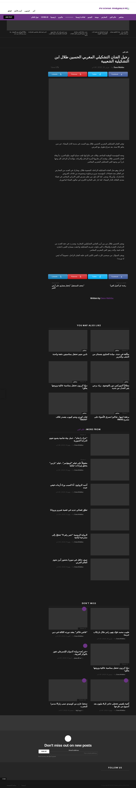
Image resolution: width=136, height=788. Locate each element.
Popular (84, 680)
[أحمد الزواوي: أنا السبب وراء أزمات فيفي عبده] (110, 494)
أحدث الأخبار (18, 11)
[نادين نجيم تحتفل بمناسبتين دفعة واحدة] (37, 25)
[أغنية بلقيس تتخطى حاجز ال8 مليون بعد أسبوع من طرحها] (110, 690)
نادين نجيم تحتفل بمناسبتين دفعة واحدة (37, 32)
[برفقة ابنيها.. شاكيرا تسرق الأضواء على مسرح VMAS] (110, 403)
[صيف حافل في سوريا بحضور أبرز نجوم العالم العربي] (110, 569)
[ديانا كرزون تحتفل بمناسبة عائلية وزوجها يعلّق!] (68, 372)
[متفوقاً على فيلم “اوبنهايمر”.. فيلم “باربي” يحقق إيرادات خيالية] (110, 470)
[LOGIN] (18, 17)
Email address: (74, 750)
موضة (97, 17)
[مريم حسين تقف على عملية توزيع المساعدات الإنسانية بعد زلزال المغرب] (58, 25)
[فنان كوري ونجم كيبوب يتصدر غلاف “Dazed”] (68, 403)
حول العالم (35, 17)
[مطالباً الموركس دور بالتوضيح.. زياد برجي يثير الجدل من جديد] (17, 25)
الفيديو (90, 17)
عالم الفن (113, 17)
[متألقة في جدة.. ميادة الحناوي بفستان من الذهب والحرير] (119, 25)
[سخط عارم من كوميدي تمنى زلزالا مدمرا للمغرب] (68, 690)
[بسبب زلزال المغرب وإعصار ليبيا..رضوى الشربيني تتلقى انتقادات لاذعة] (78, 25)
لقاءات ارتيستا (80, 17)
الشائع (10, 11)
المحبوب (27, 11)
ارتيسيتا (53, 17)
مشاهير (121, 17)
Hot (84, 609)
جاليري (60, 17)
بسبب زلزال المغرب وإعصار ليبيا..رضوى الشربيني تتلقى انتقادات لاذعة (78, 33)
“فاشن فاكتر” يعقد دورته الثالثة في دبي (69, 632)
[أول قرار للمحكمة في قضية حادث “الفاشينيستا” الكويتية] (98, 25)
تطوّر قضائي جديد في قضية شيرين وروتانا (68, 510)
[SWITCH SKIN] (26, 17)
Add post (8, 17)
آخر (34, 11)
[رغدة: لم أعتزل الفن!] (133, 394)
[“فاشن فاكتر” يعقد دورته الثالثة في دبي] (68, 619)
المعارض (104, 17)
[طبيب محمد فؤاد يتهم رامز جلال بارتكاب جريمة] (110, 619)
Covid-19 (44, 17)
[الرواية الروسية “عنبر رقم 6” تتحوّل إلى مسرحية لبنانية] (110, 544)
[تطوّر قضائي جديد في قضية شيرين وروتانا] (110, 519)
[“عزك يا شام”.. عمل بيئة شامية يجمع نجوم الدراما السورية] (110, 445)
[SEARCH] (22, 17)
